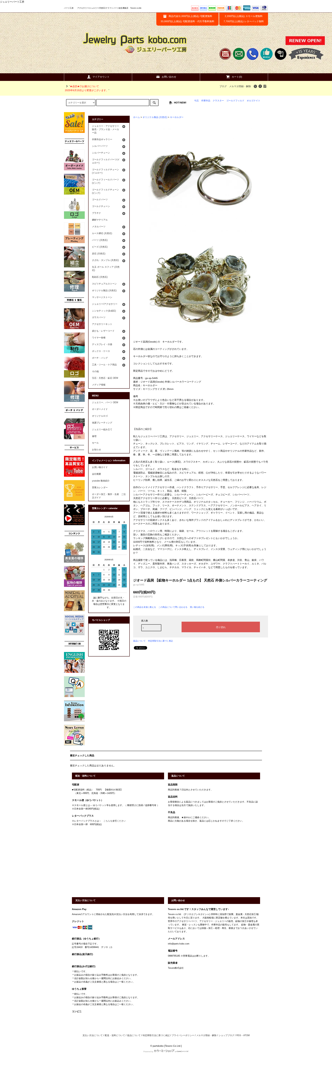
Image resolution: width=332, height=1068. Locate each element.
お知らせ (96, 449)
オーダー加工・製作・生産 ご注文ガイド (109, 496)
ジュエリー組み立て (102, 429)
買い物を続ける (197, 607)
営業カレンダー (100, 487)
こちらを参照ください (114, 821)
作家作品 (205, 100)
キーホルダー (176, 117)
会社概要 (96, 474)
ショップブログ (226, 1035)
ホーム (136, 117)
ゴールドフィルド (235, 100)
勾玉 (196, 100)
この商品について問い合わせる (172, 607)
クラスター (218, 100)
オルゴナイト (253, 100)
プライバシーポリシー (183, 1035)
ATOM (246, 1035)
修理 (94, 436)
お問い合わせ (169, 76)
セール (95, 443)
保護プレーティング (102, 423)
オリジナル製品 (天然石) (155, 117)
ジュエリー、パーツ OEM (105, 402)
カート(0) (237, 76)
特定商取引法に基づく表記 (160, 641)
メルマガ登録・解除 (240, 86)
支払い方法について (92, 1035)
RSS (238, 1035)
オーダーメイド (100, 409)
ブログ (223, 86)
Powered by (148, 1052)
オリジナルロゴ (100, 416)
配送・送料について (115, 1035)
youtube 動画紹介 (101, 481)
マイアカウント (101, 76)
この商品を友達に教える (144, 607)
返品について (139, 641)
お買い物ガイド (100, 467)
